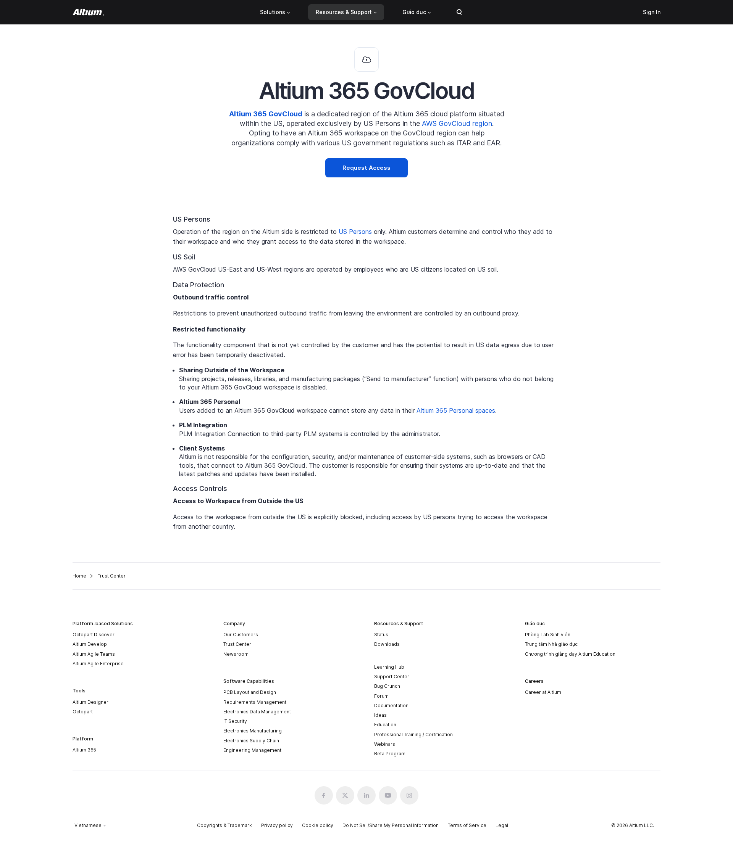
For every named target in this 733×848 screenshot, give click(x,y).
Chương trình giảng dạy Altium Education (570, 654)
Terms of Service (467, 825)
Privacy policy (277, 825)
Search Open (459, 12)
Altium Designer (90, 702)
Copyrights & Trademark (224, 825)
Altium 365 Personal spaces (456, 410)
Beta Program (389, 753)
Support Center (391, 676)
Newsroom (236, 654)
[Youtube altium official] (388, 795)
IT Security (235, 721)
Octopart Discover (94, 634)
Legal (502, 825)
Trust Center (237, 644)
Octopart (83, 711)
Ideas (380, 715)
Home (79, 576)
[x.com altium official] (345, 795)
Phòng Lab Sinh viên (547, 634)
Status (381, 634)
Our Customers (240, 634)
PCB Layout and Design (249, 692)
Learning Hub (389, 667)
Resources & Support (344, 12)
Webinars (384, 744)
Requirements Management (254, 702)
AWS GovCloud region (457, 123)
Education (385, 724)
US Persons (356, 231)
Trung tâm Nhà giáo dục (551, 644)
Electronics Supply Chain (251, 740)
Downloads (387, 644)
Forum (381, 696)
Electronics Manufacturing (252, 731)
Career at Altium (543, 692)
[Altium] (88, 12)
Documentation (391, 705)
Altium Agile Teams (94, 654)
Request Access (366, 167)
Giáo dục (414, 12)
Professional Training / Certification (413, 734)
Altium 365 (84, 750)
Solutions (272, 12)
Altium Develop (90, 644)
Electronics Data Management (257, 711)
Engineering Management (252, 750)
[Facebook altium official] (324, 795)
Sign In (651, 12)
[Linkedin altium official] (366, 795)
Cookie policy (317, 825)
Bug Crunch (387, 686)
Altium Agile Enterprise (98, 663)
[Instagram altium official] (409, 795)
